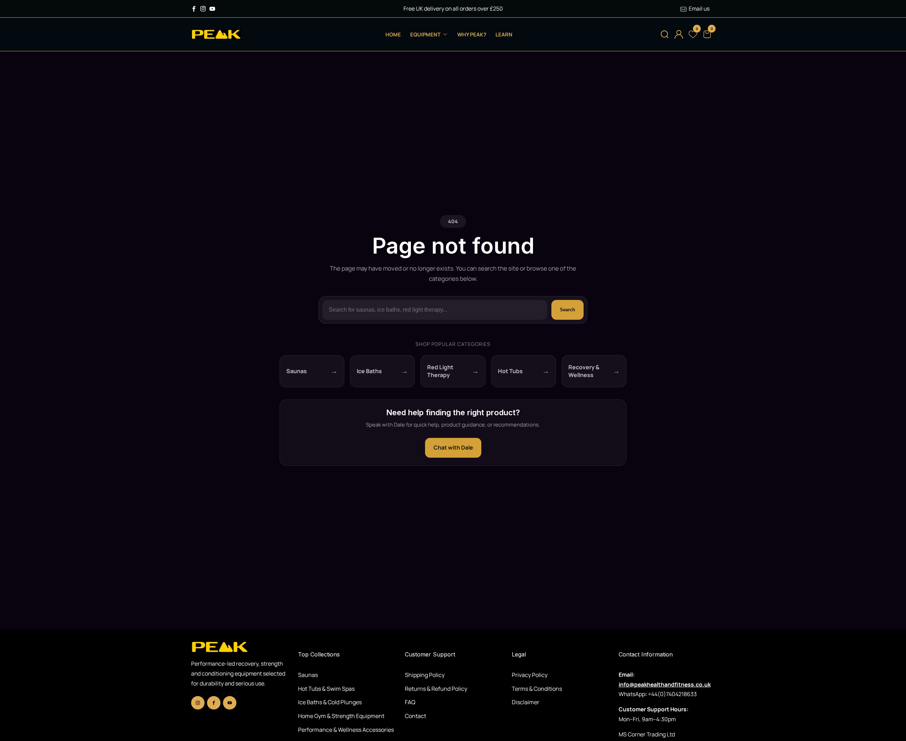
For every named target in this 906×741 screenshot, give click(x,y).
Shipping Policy (425, 675)
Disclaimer (525, 702)
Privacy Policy (529, 675)
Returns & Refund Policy (436, 689)
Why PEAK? (471, 34)
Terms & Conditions (537, 689)
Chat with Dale (453, 447)
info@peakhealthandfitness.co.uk (665, 684)
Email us (699, 8)
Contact (415, 716)
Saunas (308, 675)
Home (393, 34)
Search (567, 309)
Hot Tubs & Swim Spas (326, 689)
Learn (503, 34)
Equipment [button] (426, 34)
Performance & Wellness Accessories (346, 730)
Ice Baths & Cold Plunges (330, 702)
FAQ (410, 702)
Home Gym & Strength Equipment (341, 716)
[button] (665, 34)
